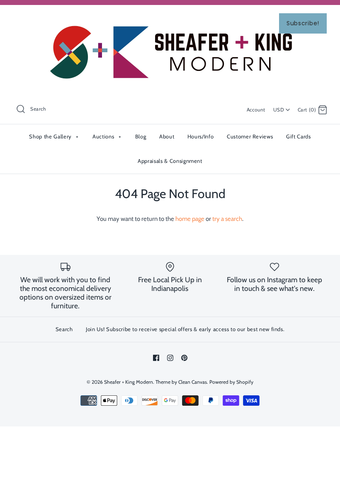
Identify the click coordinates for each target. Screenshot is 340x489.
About (166, 136)
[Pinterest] (184, 358)
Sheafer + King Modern (128, 382)
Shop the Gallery (53, 136)
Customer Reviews (250, 136)
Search (64, 329)
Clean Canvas (192, 382)
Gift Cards (298, 136)
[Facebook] (156, 358)
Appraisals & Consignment (170, 160)
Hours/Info (200, 136)
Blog (140, 136)
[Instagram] (170, 358)
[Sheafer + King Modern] (170, 18)
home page (189, 219)
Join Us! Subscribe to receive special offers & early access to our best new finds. (185, 329)
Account (256, 110)
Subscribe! (303, 23)
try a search (227, 219)
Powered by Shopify (231, 382)
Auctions (106, 136)
